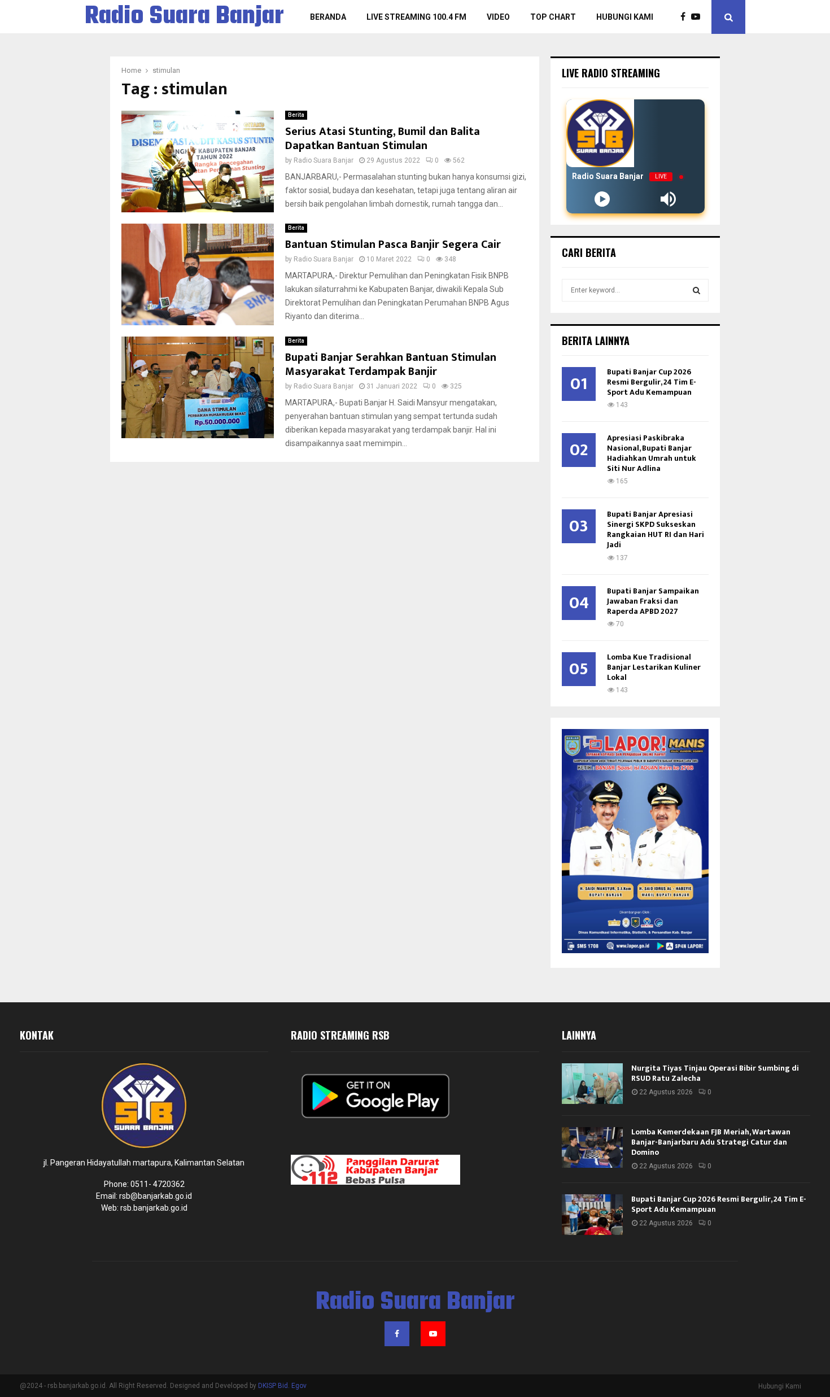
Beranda (328, 16)
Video (498, 16)
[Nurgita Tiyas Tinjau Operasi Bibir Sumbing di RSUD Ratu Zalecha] (592, 1083)
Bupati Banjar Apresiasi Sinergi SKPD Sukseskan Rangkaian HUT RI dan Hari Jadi (655, 529)
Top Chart (553, 16)
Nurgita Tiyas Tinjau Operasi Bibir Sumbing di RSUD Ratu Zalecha (715, 1073)
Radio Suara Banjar (184, 17)
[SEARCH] (696, 290)
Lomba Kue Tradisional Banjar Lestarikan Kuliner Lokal (654, 667)
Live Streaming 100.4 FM (416, 16)
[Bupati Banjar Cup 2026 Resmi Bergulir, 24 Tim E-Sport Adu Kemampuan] (592, 1214)
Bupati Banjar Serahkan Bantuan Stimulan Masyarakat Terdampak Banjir (390, 364)
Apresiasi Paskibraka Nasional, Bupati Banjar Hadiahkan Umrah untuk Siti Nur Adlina (651, 453)
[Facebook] (685, 17)
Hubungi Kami (624, 16)
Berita (296, 115)
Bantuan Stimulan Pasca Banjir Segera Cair (393, 244)
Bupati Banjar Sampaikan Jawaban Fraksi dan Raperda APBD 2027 (653, 601)
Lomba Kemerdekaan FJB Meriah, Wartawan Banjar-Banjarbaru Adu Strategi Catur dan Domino (710, 1142)
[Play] (602, 199)
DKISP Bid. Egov (282, 1386)
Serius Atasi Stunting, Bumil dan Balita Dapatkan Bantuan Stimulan (382, 138)
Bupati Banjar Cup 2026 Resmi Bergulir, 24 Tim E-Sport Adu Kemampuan (651, 382)
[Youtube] (698, 17)
